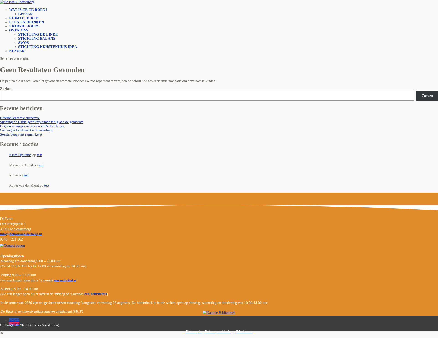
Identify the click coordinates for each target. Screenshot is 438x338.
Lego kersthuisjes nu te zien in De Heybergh (32, 126)
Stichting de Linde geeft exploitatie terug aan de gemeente (41, 122)
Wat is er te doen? (28, 10)
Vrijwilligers (24, 26)
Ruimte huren (24, 18)
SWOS (23, 43)
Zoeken (6, 89)
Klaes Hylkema (20, 155)
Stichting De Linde (38, 34)
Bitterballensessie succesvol (20, 118)
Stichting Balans (36, 38)
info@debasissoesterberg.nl (21, 234)
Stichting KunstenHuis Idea (47, 47)
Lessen (25, 14)
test (39, 155)
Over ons (18, 30)
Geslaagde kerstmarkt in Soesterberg (26, 130)
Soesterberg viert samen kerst (21, 134)
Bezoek (17, 51)
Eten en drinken (26, 22)
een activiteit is (65, 280)
